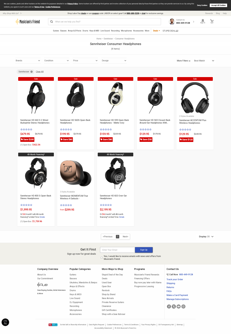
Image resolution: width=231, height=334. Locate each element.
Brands (19, 60)
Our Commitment (45, 278)
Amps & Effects (74, 31)
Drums (85, 31)
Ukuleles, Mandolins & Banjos (83, 282)
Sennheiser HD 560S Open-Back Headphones (75, 121)
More (147, 31)
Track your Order (175, 279)
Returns (170, 287)
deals (83, 13)
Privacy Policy (73, 4)
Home (98, 38)
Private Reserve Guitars (113, 302)
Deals (104, 278)
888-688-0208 (133, 13)
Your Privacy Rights (148, 325)
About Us (41, 274)
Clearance (106, 306)
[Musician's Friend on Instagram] (183, 306)
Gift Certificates (109, 310)
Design (105, 60)
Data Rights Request (96, 325)
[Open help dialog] (5, 322)
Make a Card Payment (177, 295)
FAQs (169, 291)
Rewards (209, 13)
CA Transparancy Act (166, 325)
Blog (218, 13)
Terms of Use (39, 7)
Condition (48, 60)
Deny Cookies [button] (202, 5)
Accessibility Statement (103, 328)
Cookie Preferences (52, 7)
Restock (106, 290)
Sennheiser (108, 38)
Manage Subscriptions (178, 299)
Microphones (126, 31)
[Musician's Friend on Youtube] (178, 306)
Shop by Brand (108, 294)
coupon (95, 13)
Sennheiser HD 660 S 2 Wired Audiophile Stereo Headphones (34, 121)
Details (42, 217)
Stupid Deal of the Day (112, 274)
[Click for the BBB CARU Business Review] (53, 324)
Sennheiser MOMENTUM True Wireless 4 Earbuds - (74, 197)
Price (75, 60)
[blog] (51, 285)
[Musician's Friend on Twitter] (173, 306)
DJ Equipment (76, 302)
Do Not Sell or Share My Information (73, 325)
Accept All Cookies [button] (218, 5)
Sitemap (180, 325)
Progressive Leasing (144, 286)
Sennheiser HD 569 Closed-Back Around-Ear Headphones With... (155, 121)
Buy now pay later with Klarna (147, 282)
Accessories (138, 31)
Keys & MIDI (94, 31)
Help (225, 13)
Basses (63, 31)
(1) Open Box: (26, 145)
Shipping (171, 283)
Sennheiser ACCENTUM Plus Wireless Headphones (192, 121)
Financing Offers (142, 278)
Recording (115, 31)
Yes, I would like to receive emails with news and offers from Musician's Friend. (132, 257)
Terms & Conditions (131, 325)
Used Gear (107, 282)
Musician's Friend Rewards (146, 274)
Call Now (179, 274)
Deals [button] (155, 31)
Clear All (40, 71)
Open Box (106, 286)
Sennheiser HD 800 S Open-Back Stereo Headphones (35, 197)
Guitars (56, 31)
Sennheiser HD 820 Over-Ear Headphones (113, 197)
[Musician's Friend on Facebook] (169, 306)
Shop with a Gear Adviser (113, 314)
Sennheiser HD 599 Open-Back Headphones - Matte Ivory (114, 121)
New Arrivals (108, 298)
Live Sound (105, 31)
